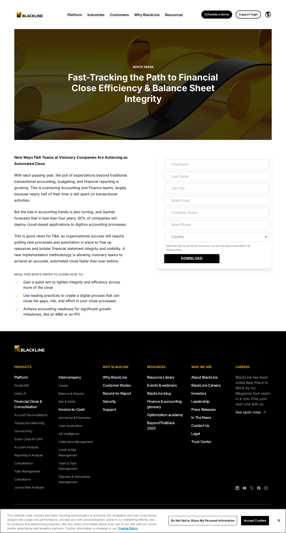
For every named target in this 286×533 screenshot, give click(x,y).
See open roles (248, 412)
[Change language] (268, 14)
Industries (96, 15)
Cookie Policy (128, 528)
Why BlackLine (147, 15)
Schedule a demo (216, 14)
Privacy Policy (174, 250)
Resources (174, 15)
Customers (119, 15)
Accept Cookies (255, 520)
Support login (248, 14)
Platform (74, 15)
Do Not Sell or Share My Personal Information (203, 520)
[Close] (279, 520)
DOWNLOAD (192, 258)
